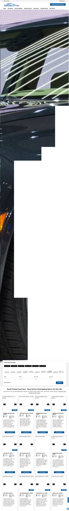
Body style (36, 376)
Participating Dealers (58, 4)
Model (20, 376)
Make (5, 376)
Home (4, 8)
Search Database (18, 8)
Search (60, 382)
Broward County (28, 8)
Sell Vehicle (52, 8)
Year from (51, 376)
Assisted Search (44, 8)
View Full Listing (10, 432)
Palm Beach (36, 8)
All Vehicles (10, 8)
